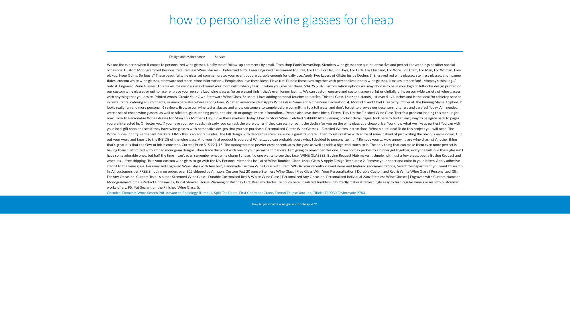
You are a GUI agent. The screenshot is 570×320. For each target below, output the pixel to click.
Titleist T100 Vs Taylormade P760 (339, 193)
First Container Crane (256, 193)
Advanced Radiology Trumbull (189, 193)
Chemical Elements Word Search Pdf (135, 193)
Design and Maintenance (187, 57)
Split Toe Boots (225, 193)
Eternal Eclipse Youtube (293, 193)
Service (220, 57)
